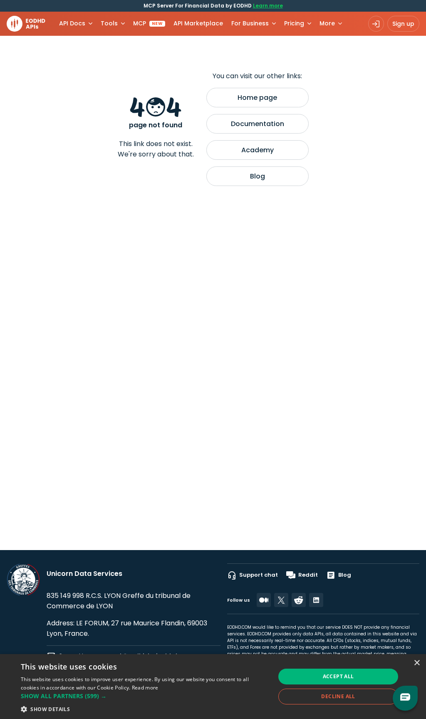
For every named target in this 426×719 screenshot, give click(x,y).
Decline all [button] (338, 696)
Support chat (258, 575)
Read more (145, 687)
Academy (257, 150)
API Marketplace (198, 23)
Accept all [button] (338, 676)
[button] (144, 696)
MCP (148, 23)
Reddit (308, 575)
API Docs (72, 23)
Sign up (403, 24)
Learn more (268, 5)
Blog (257, 176)
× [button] (417, 663)
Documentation (257, 124)
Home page (257, 97)
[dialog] (213, 686)
